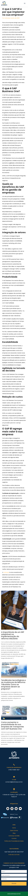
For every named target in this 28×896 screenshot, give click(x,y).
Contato (14, 838)
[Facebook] (7, 808)
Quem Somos (14, 830)
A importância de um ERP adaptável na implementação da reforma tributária (12, 635)
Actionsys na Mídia (14, 836)
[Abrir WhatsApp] (3, 892)
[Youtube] (20, 808)
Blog (14, 833)
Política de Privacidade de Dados (14, 841)
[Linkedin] (11, 808)
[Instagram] (16, 808)
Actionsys (7, 18)
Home (14, 828)
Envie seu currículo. (14, 854)
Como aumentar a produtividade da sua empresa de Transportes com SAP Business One (12, 725)
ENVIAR (14, 883)
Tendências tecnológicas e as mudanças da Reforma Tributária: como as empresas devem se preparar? (13, 684)
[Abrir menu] (25, 3)
